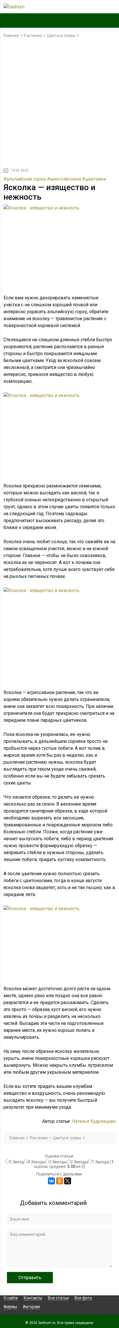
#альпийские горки (24, 179)
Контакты (33, 1298)
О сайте (10, 1298)
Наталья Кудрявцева (94, 1121)
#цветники (94, 179)
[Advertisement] (59, 104)
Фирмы (10, 1306)
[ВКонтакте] (51, 1180)
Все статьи (58, 1298)
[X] (67, 1180)
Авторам (31, 1306)
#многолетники (64, 179)
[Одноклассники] (59, 1180)
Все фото (83, 1298)
